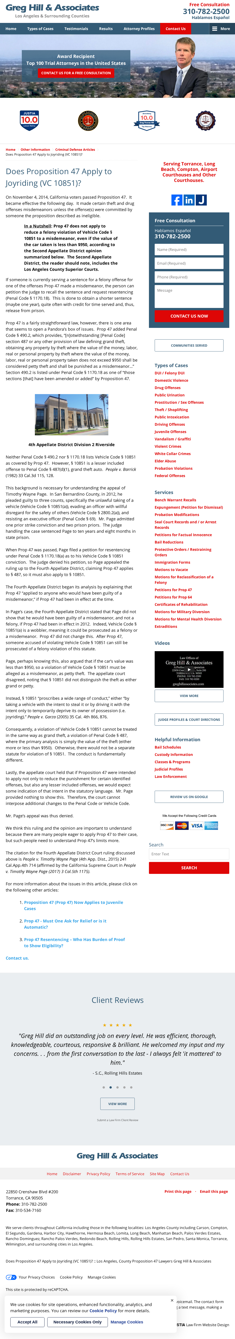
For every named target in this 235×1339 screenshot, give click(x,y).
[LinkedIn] (189, 200)
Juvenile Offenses (170, 431)
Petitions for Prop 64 (173, 597)
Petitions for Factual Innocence (183, 534)
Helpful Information (177, 739)
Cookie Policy (71, 1277)
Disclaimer (72, 1173)
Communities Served (189, 345)
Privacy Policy (98, 1173)
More (225, 28)
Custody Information (174, 754)
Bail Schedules (168, 747)
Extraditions (166, 626)
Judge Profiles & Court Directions (189, 719)
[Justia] (201, 200)
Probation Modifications (177, 514)
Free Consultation (175, 220)
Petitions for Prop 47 (173, 589)
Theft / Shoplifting (171, 409)
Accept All (27, 1322)
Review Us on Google (189, 797)
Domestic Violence (171, 380)
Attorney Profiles (139, 28)
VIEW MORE (189, 696)
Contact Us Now (189, 316)
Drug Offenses (168, 387)
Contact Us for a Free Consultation (76, 73)
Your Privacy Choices (37, 1277)
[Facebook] (176, 200)
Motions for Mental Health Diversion (188, 619)
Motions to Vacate (171, 569)
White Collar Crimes (173, 453)
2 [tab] (110, 1087)
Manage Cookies (102, 1277)
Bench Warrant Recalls (175, 499)
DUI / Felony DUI (170, 373)
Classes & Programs (172, 761)
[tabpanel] (117, 1049)
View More (117, 1104)
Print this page (178, 1191)
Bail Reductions (169, 542)
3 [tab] (117, 1087)
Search (189, 867)
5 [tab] (131, 1087)
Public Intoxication (172, 417)
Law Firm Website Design (200, 1324)
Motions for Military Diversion (182, 611)
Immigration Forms (172, 562)
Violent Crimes (168, 446)
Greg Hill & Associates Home (52, 11)
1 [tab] (103, 1087)
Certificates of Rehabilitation (181, 604)
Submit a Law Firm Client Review (117, 1120)
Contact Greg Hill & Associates (206, 11)
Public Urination (170, 395)
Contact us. (17, 958)
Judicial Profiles (169, 769)
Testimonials (76, 28)
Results (106, 28)
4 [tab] (124, 1087)
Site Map (157, 1173)
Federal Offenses (170, 475)
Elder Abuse (165, 461)
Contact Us (176, 28)
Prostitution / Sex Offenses (179, 402)
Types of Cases (40, 28)
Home (11, 28)
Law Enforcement (171, 776)
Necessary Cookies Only (77, 1322)
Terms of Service (130, 1173)
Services (164, 492)
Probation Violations (174, 468)
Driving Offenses (170, 424)
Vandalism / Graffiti (173, 439)
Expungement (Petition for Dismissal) (189, 507)
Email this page (214, 1191)
